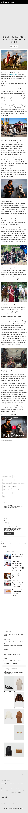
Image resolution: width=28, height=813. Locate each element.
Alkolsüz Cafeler (12, 792)
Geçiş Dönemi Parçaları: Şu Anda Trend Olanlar (13, 645)
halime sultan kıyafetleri (17, 492)
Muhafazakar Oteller (4, 790)
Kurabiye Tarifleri (13, 785)
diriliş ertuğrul (22, 476)
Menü (26, 2)
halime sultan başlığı (7, 489)
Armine (19, 785)
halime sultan (15, 486)
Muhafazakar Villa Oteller (21, 791)
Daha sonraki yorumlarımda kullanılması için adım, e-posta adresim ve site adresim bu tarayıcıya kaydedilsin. (13, 528)
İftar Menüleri (3, 788)
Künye (2, 801)
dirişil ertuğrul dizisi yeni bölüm (19, 483)
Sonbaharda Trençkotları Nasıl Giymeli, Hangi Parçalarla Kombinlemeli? (6, 545)
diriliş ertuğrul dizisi (7, 483)
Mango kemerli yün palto (18, 724)
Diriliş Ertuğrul (13, 74)
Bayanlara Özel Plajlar (22, 788)
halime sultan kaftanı (7, 492)
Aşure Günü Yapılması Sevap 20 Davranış (17, 576)
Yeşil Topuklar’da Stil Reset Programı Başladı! (12, 660)
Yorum (5, 518)
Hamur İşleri (12, 783)
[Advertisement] (14, 20)
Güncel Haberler (14, 46)
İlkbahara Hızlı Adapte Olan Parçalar (11, 663)
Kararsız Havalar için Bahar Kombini (10, 651)
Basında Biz (3, 803)
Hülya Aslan (3, 785)
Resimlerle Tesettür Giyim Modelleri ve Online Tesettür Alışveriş (8, 2)
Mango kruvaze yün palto (18, 691)
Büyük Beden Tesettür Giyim (14, 789)
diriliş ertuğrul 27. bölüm (20, 479)
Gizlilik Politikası (12, 801)
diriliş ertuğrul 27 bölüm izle (8, 479)
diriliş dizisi (15, 476)
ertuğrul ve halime (6, 486)
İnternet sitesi (7, 525)
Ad (5, 520)
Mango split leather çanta (19, 758)
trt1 (3, 496)
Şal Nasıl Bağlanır (4, 783)
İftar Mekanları (20, 783)
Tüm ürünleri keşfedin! (14, 762)
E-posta (6, 522)
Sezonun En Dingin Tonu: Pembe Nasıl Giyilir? (12, 654)
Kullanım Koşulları (13, 803)
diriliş (10, 476)
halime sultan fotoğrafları (17, 489)
